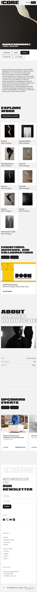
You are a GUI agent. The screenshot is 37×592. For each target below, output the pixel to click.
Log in (28, 2)
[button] (5, 257)
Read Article (20, 447)
